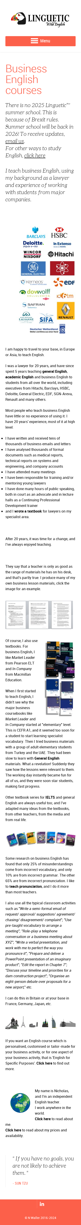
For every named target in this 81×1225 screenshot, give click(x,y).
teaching (47, 371)
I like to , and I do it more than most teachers (39, 886)
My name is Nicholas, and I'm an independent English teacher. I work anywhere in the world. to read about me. (39, 1107)
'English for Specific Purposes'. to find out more (37, 1063)
